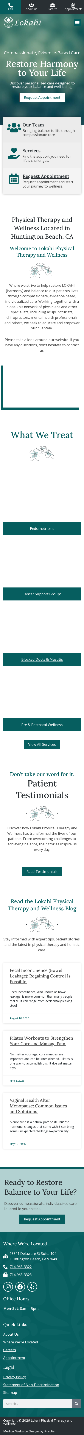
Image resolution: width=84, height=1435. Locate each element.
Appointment (14, 1358)
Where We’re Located (20, 1342)
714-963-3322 (21, 1266)
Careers (9, 1350)
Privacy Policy (14, 1377)
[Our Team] (14, 127)
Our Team (33, 125)
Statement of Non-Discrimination (31, 1385)
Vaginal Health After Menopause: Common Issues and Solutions (38, 1105)
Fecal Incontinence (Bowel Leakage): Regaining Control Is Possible (40, 975)
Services (31, 151)
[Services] (14, 153)
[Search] (76, 1403)
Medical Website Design (21, 1431)
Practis (49, 1431)
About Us (11, 1334)
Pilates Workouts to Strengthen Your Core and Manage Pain (41, 1040)
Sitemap (10, 1392)
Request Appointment (46, 176)
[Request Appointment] (14, 178)
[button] (77, 22)
